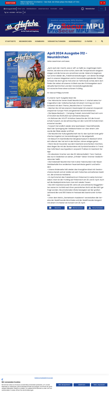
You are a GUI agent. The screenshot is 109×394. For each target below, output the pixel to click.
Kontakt (53, 8)
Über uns (21, 8)
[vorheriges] (101, 3)
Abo (101, 8)
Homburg (39, 41)
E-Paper (88, 41)
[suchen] (102, 41)
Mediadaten (32, 8)
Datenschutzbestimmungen (44, 378)
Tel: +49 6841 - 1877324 (14, 12)
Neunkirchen (25, 41)
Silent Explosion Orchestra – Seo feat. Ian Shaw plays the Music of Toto (49, 2)
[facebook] (24, 12)
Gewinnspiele (75, 41)
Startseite (10, 41)
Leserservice (43, 8)
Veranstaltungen (56, 41)
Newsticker (10, 3)
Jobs (61, 8)
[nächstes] (104, 3)
